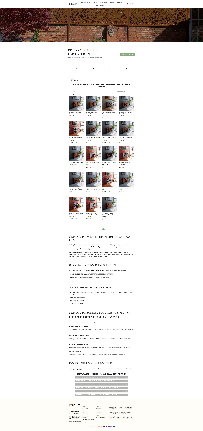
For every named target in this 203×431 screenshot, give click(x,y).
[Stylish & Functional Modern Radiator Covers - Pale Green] (76, 218)
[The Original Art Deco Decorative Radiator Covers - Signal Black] (86, 218)
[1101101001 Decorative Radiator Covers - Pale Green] (93, 117)
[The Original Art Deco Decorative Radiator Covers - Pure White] (91, 218)
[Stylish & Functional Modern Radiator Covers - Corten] (73, 218)
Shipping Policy (99, 410)
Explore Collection (127, 54)
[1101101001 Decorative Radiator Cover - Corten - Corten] (69, 117)
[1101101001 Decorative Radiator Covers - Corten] (90, 117)
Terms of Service (85, 412)
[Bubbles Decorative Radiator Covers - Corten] (73, 142)
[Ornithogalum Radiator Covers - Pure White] (108, 191)
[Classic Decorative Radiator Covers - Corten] (106, 142)
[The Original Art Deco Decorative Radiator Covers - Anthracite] (89, 218)
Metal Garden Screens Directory (100, 415)
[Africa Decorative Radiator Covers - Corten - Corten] (119, 117)
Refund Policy (98, 408)
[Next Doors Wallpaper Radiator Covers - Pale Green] (126, 167)
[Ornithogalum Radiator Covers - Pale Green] (109, 191)
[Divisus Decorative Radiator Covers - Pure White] (91, 167)
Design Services (103, 2)
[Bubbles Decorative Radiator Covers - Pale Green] (76, 142)
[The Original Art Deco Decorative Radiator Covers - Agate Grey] (87, 218)
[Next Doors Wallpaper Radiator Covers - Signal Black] (119, 167)
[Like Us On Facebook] (70, 411)
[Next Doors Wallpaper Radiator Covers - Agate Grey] (120, 167)
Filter (73, 91)
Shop (73, 79)
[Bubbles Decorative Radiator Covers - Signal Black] (69, 142)
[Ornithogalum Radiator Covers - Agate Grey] (104, 191)
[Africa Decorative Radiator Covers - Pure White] (108, 117)
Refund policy (85, 414)
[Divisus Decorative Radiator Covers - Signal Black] (86, 167)
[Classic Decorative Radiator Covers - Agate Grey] (104, 142)
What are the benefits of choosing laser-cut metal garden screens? (95, 380)
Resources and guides (100, 417)
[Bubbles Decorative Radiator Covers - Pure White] (75, 142)
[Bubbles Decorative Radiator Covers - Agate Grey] (71, 142)
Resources (112, 2)
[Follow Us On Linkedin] (76, 411)
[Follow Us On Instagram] (74, 411)
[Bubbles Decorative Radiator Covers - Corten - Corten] (86, 142)
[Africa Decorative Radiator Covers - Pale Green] (109, 117)
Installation (119, 2)
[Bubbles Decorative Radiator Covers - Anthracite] (72, 142)
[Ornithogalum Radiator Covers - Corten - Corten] (119, 192)
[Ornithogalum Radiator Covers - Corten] (106, 191)
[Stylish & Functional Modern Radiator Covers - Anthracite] (72, 218)
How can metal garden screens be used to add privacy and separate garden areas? (99, 391)
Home (81, 2)
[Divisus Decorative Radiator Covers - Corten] (90, 167)
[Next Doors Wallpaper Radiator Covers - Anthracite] (122, 167)
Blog (83, 410)
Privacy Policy (98, 406)
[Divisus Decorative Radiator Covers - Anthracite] (89, 167)
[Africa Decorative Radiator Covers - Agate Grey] (104, 117)
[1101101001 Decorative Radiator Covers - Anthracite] (89, 117)
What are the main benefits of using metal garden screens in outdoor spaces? (98, 387)
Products (95, 2)
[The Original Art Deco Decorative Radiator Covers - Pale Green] (93, 218)
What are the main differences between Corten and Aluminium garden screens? (98, 377)
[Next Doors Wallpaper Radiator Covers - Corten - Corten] (69, 192)
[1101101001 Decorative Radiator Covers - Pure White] (91, 117)
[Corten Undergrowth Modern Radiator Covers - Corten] (69, 167)
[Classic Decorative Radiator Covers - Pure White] (108, 142)
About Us (84, 422)
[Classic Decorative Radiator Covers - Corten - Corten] (119, 142)
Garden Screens (88, 2)
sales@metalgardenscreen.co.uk (75, 421)
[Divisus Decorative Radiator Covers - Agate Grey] (87, 167)
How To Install (85, 408)
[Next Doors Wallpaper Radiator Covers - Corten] (123, 167)
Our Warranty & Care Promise (86, 417)
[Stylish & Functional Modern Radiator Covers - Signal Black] (69, 218)
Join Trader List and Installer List (88, 420)
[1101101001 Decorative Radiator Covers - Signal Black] (86, 117)
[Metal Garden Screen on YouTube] (78, 411)
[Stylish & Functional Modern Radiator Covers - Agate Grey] (71, 218)
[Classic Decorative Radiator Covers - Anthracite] (105, 142)
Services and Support (101, 5)
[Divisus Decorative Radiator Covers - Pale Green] (93, 167)
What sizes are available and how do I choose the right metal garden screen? (97, 394)
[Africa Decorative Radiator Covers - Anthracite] (105, 117)
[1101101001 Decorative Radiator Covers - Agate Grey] (87, 117)
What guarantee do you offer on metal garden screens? (91, 384)
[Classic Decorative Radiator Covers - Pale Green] (109, 142)
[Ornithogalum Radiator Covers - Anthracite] (105, 191)
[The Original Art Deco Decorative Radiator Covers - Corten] (90, 218)
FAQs (83, 406)
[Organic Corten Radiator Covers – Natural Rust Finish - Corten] (86, 192)
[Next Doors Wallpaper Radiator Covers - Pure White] (124, 167)
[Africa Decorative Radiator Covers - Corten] (106, 117)
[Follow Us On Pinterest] (72, 411)
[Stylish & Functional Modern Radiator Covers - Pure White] (75, 218)
